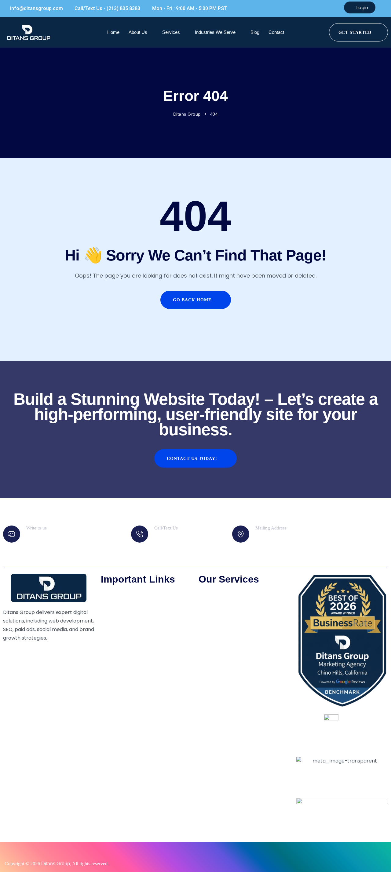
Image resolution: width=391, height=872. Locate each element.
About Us (138, 32)
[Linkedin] (43, 650)
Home (113, 32)
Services (171, 32)
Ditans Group (55, 863)
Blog (254, 32)
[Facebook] (10, 650)
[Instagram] (27, 650)
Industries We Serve (215, 32)
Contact (276, 32)
